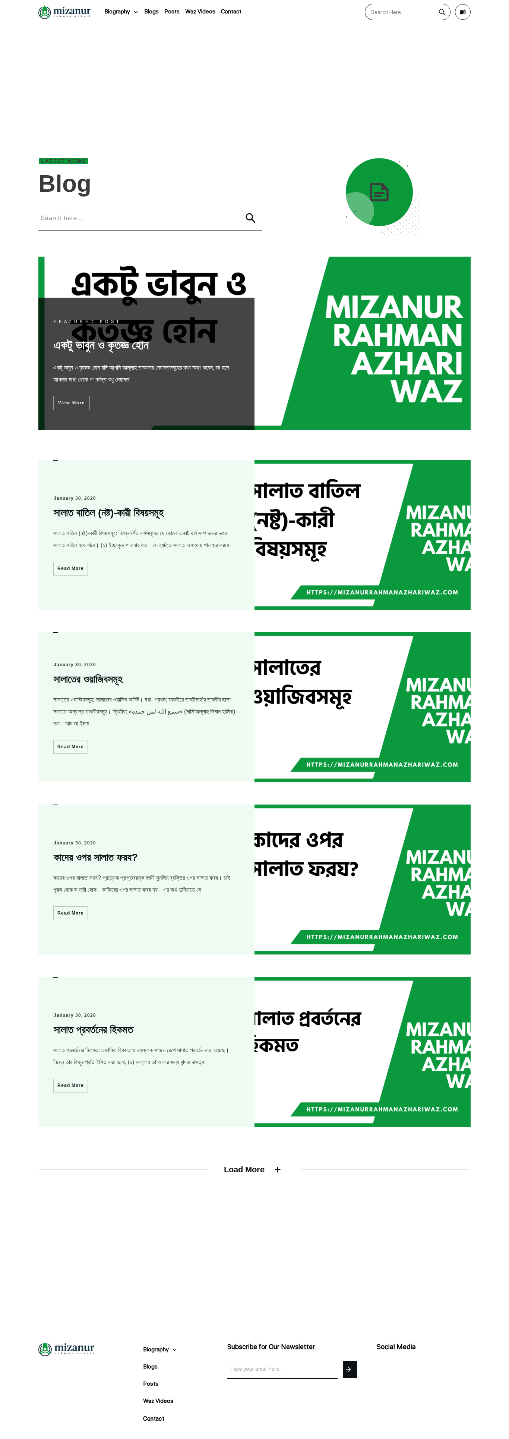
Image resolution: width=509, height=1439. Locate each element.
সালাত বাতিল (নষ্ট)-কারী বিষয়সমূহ (109, 512)
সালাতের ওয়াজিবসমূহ (88, 679)
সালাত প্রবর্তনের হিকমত (93, 1029)
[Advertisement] (254, 80)
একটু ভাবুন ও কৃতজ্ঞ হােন (254, 343)
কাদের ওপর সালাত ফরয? (96, 857)
